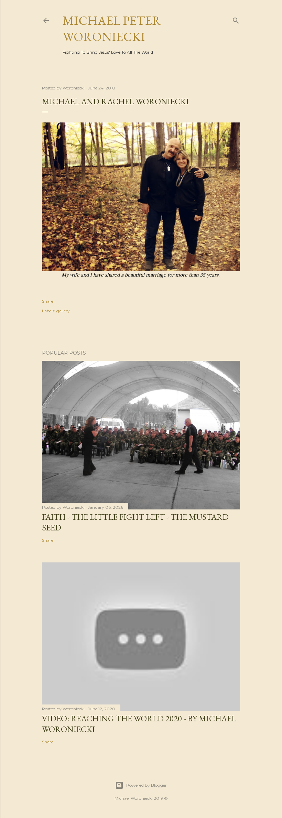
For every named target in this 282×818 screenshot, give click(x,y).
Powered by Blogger (146, 785)
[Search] (236, 19)
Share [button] (47, 301)
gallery (63, 310)
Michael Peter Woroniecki (112, 28)
